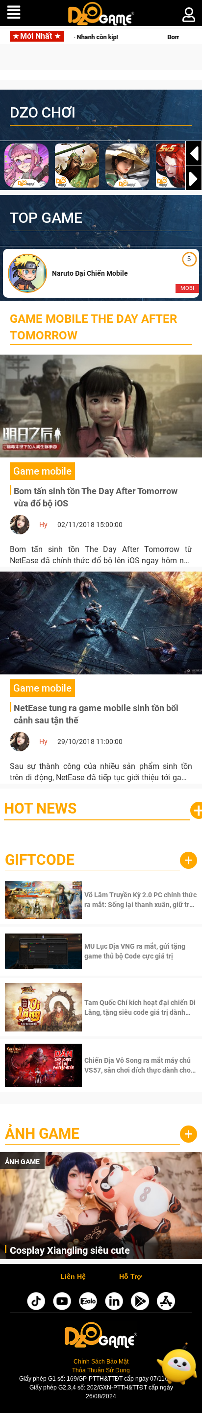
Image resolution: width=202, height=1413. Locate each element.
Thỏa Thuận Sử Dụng (101, 1370)
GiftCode (40, 859)
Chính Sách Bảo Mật (101, 1361)
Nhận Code (139, 900)
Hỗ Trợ (130, 1276)
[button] (193, 179)
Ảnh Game (42, 1133)
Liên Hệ (73, 1276)
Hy (43, 524)
